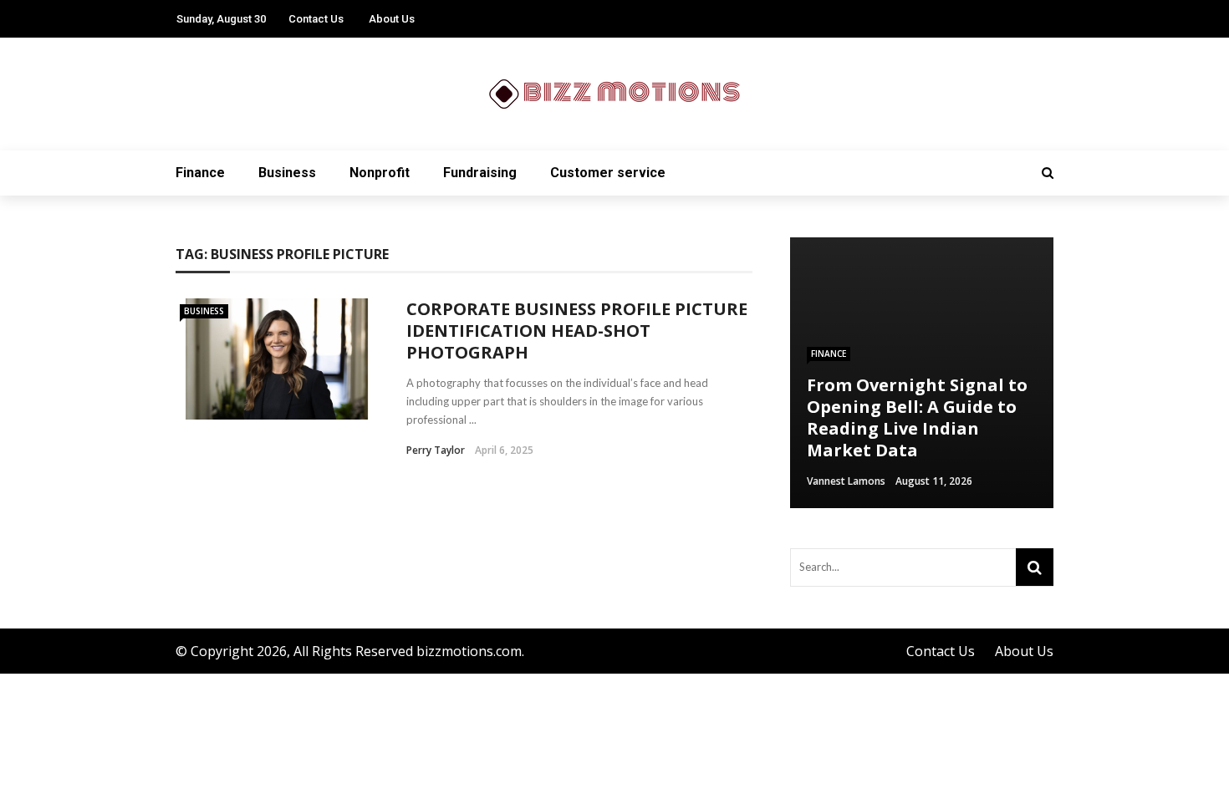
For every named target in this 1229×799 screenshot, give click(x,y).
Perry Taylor (435, 450)
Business (287, 173)
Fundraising (480, 173)
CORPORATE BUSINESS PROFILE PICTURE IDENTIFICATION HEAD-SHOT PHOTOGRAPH (576, 331)
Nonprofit (379, 173)
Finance (200, 173)
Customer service (607, 173)
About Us (392, 19)
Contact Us (316, 19)
